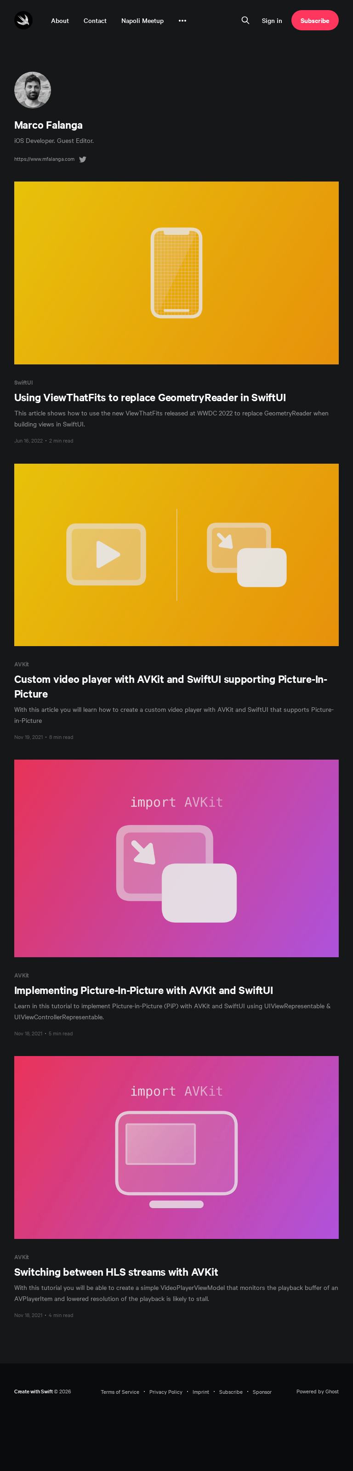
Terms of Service (120, 1391)
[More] (182, 21)
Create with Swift (33, 1391)
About (60, 20)
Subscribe (315, 20)
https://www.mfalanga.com (44, 158)
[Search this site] (245, 20)
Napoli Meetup (142, 20)
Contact (95, 20)
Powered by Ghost (317, 1391)
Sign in (272, 20)
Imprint (201, 1391)
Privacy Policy (165, 1391)
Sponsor (262, 1391)
